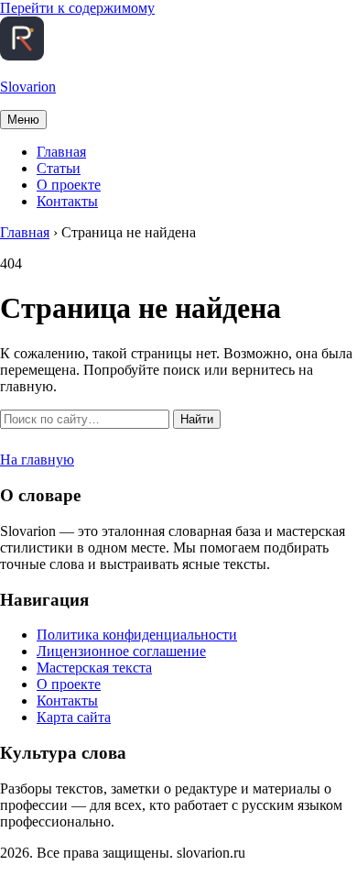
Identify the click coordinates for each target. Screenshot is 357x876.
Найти (196, 419)
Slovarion (28, 86)
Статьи (59, 168)
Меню (23, 119)
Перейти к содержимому (77, 8)
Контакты (67, 201)
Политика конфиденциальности (137, 634)
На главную (37, 459)
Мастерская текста (94, 667)
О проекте (69, 184)
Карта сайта (74, 717)
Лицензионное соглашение (121, 651)
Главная (61, 151)
